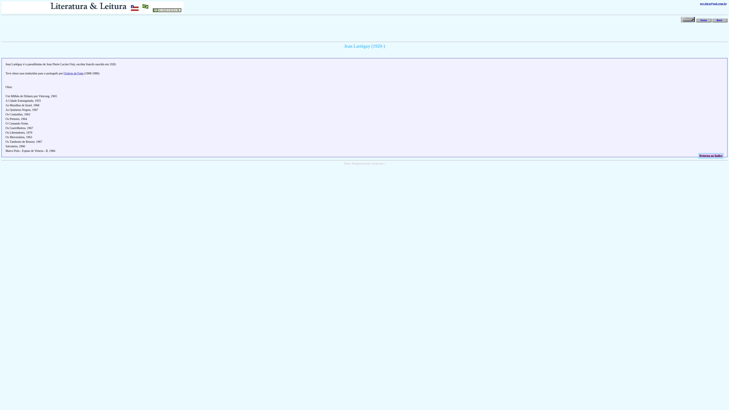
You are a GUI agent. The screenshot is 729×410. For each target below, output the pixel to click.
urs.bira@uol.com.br (713, 3)
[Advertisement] (71, 31)
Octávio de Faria (74, 73)
